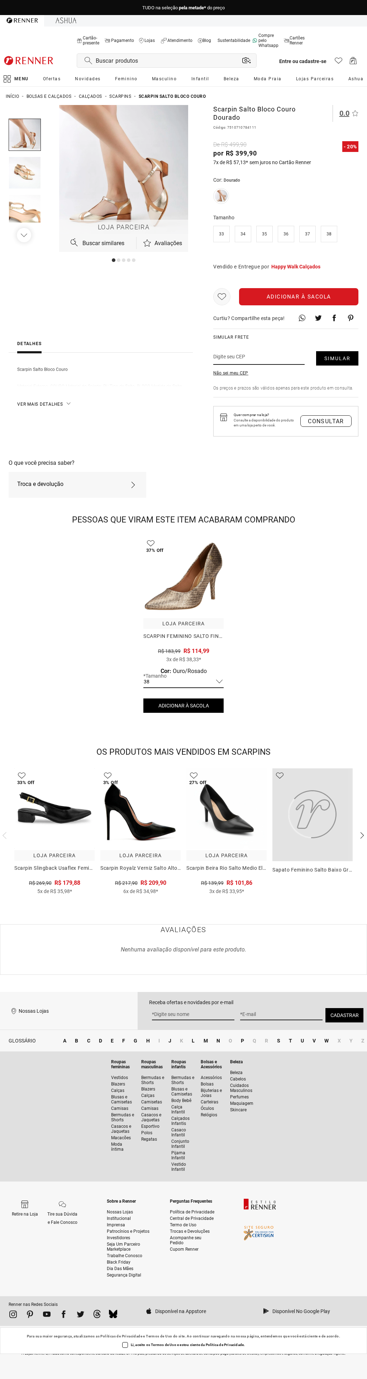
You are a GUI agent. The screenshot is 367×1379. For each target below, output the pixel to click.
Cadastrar (344, 1015)
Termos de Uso (159, 1336)
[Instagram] (13, 1315)
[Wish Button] (221, 296)
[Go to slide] (113, 260)
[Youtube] (46, 1315)
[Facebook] (63, 1315)
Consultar (326, 421)
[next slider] (3, 834)
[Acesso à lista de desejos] (338, 62)
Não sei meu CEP (230, 373)
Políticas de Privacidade (121, 1336)
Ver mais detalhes (40, 404)
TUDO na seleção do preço (183, 7)
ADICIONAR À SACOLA (183, 705)
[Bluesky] (113, 1315)
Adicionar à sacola (299, 297)
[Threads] (97, 1315)
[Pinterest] (29, 1315)
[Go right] (24, 235)
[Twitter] (80, 1315)
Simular (337, 358)
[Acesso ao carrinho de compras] (353, 62)
